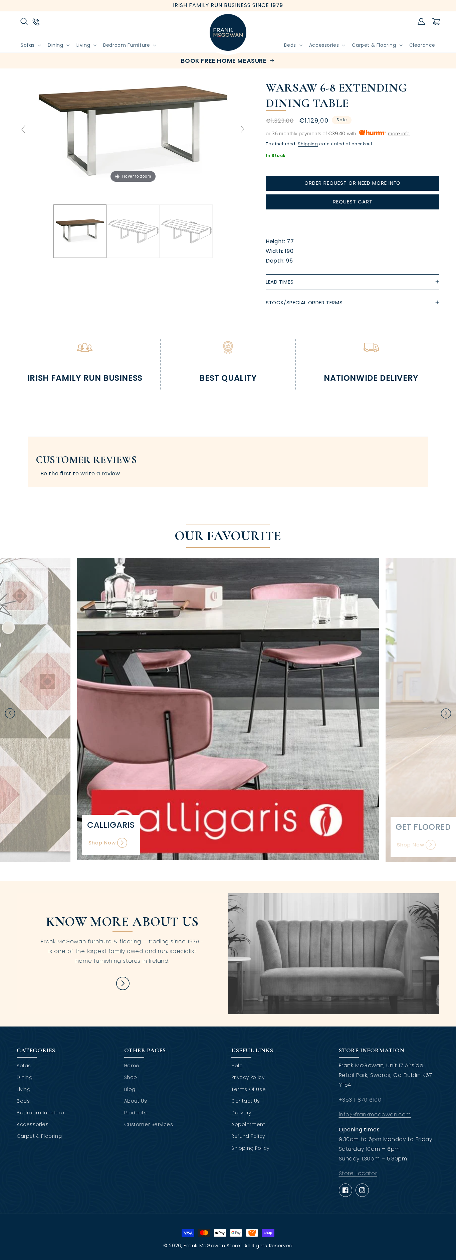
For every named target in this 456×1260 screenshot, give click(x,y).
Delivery (241, 1112)
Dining (25, 1077)
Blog (130, 1089)
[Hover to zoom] (133, 132)
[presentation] (10, 713)
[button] (24, 21)
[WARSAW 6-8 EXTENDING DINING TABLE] (79, 231)
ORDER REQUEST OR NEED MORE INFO (352, 182)
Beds (23, 1101)
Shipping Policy (250, 1148)
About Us (135, 1101)
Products (135, 1112)
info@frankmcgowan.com (375, 1114)
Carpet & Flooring (39, 1136)
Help (237, 1065)
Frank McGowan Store (212, 1245)
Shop (130, 1077)
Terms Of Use (248, 1089)
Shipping (308, 144)
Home (132, 1065)
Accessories (33, 1124)
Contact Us (245, 1101)
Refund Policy (248, 1136)
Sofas (24, 1065)
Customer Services (148, 1124)
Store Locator (358, 1173)
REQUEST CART (353, 201)
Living (24, 1089)
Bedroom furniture (40, 1112)
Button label (123, 983)
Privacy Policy (247, 1077)
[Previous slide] (23, 129)
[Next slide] (242, 129)
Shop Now (102, 842)
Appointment (248, 1124)
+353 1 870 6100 (360, 1100)
